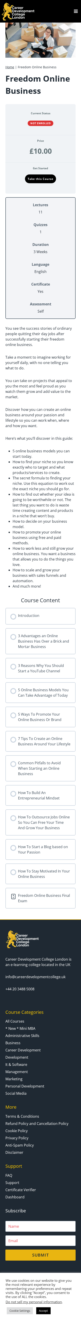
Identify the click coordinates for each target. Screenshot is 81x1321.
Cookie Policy (16, 1130)
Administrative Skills (22, 1035)
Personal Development (24, 1086)
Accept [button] (43, 1311)
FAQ (8, 1175)
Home (9, 67)
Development (16, 1057)
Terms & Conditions (22, 1116)
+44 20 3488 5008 (19, 989)
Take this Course (40, 179)
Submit (40, 1255)
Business (12, 1042)
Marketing (13, 1078)
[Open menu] (76, 11)
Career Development (23, 1050)
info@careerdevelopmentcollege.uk (35, 976)
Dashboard (15, 1197)
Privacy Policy (16, 1138)
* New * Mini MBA (20, 1028)
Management (16, 1071)
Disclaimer (14, 1152)
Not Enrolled (40, 123)
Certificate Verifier (20, 1189)
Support (12, 1182)
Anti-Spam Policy (19, 1145)
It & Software (16, 1064)
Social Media (16, 1093)
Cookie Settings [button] (19, 1311)
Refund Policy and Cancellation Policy (36, 1123)
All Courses (14, 1021)
